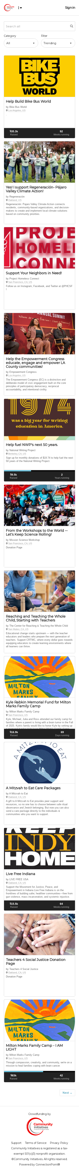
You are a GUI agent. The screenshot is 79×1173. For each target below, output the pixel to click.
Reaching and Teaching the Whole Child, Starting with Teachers (36, 618)
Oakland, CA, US (17, 797)
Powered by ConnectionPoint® (39, 1164)
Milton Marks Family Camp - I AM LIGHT (34, 1047)
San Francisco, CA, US (20, 282)
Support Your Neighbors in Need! (34, 273)
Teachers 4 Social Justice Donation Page (36, 962)
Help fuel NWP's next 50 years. (32, 445)
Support (16, 1143)
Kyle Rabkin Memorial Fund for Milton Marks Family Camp (38, 704)
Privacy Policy (59, 1143)
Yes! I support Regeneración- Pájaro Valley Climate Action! (36, 189)
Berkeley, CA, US (17, 453)
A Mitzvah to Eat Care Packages (33, 788)
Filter (44, 36)
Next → (67, 1093)
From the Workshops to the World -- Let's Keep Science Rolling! (37, 532)
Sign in (70, 7)
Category (10, 36)
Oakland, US (14, 200)
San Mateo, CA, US (18, 629)
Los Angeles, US (17, 110)
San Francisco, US (18, 715)
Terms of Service (36, 1143)
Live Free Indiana (20, 874)
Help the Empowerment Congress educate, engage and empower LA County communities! (35, 363)
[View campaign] (39, 76)
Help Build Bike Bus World (28, 101)
